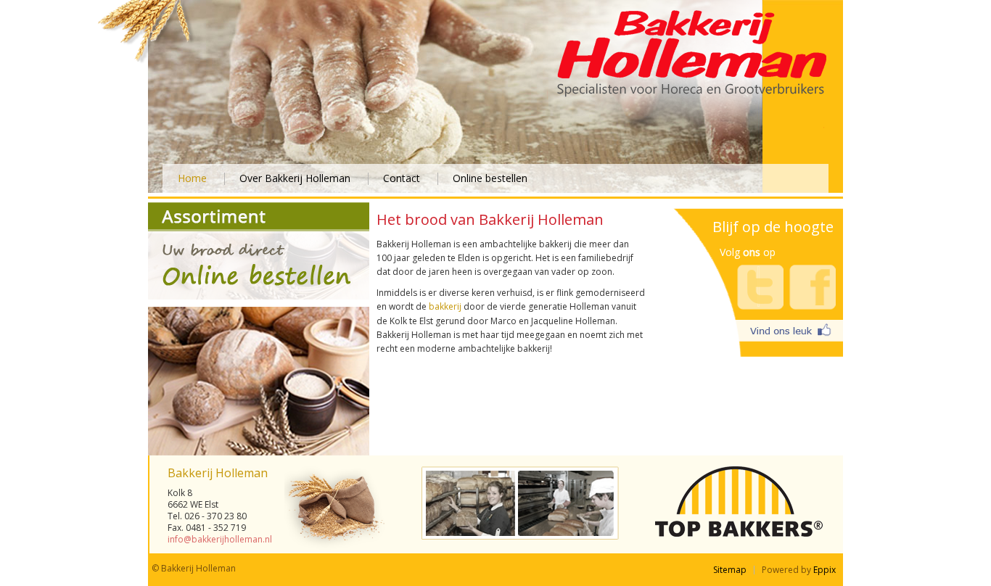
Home (194, 178)
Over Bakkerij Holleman (296, 178)
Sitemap (730, 570)
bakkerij (445, 306)
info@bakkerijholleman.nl (220, 539)
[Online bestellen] (259, 297)
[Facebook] (812, 287)
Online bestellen (490, 178)
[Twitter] (760, 287)
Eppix (824, 570)
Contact (403, 178)
